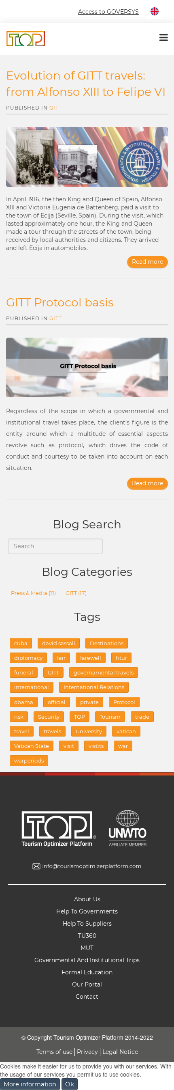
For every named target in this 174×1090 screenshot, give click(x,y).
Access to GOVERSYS (108, 11)
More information (30, 1084)
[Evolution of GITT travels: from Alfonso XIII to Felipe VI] (87, 157)
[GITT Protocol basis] (87, 368)
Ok (69, 1084)
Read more (147, 261)
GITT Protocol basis (60, 302)
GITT (55, 108)
